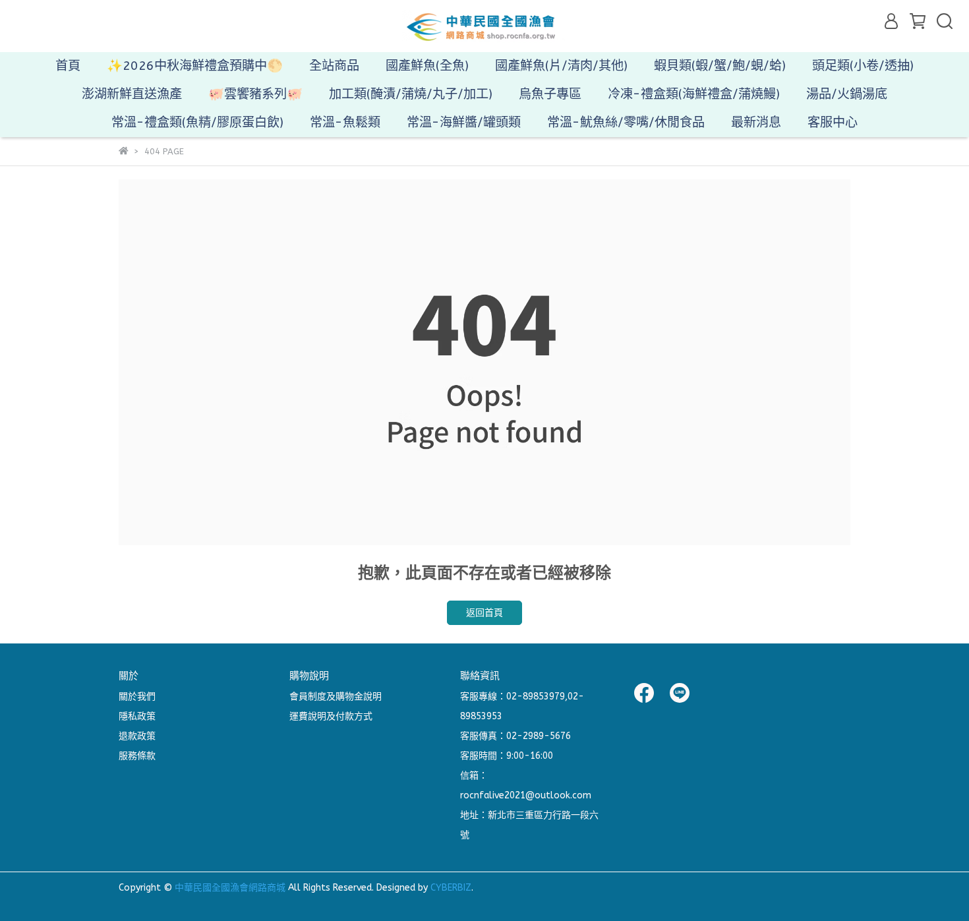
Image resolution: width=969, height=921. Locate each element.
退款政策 (137, 736)
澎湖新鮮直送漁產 (132, 94)
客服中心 (833, 122)
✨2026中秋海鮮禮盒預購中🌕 (195, 65)
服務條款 (137, 755)
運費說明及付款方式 (330, 716)
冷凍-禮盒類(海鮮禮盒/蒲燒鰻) (694, 94)
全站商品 (334, 65)
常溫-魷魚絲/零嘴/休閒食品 (626, 122)
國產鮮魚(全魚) (427, 65)
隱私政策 (137, 716)
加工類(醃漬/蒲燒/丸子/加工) (410, 94)
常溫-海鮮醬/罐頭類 (464, 122)
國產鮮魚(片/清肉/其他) (561, 65)
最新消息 (756, 122)
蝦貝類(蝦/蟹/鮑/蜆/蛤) (720, 65)
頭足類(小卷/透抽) (863, 65)
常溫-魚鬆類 (345, 122)
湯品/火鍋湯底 (846, 94)
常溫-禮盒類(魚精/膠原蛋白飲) (197, 122)
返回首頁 (484, 612)
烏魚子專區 (550, 94)
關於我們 (137, 696)
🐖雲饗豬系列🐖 (255, 94)
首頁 (67, 65)
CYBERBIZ (450, 887)
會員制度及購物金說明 (335, 696)
